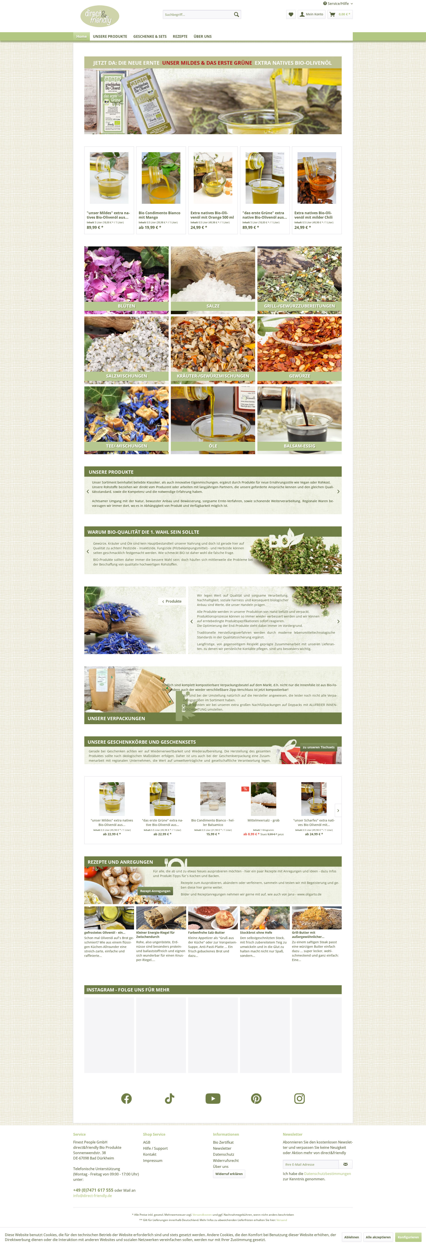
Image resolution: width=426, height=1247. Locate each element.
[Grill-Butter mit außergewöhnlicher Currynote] (317, 917)
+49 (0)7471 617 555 (93, 1190)
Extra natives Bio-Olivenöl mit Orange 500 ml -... (212, 215)
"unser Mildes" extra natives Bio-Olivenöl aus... (108, 215)
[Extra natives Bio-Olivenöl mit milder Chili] (316, 178)
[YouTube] (213, 1098)
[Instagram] (299, 1098)
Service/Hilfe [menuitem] (338, 3)
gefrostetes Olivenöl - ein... (104, 932)
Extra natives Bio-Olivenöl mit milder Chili (313, 215)
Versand (281, 1220)
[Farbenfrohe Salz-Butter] (213, 917)
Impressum (152, 1160)
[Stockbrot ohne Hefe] (265, 917)
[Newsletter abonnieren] (346, 1164)
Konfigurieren (408, 1237)
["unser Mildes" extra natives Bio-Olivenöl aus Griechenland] (112, 799)
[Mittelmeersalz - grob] (264, 799)
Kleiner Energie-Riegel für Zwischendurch (155, 934)
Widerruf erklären (229, 1174)
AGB (146, 1142)
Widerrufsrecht (226, 1160)
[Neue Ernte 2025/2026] (213, 97)
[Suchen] (236, 14)
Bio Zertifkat (223, 1142)
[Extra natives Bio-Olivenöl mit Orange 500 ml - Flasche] (213, 178)
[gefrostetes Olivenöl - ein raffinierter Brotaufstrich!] (109, 917)
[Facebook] (126, 1098)
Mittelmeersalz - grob (264, 820)
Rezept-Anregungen (155, 891)
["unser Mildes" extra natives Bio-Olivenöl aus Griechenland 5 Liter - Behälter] (109, 178)
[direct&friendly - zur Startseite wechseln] (99, 21)
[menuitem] (202, 14)
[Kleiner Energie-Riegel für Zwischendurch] (161, 917)
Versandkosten (202, 1215)
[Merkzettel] (291, 14)
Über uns (221, 1166)
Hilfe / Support (155, 1148)
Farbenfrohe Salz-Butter (206, 932)
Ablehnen (351, 1237)
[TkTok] (169, 1098)
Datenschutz (223, 1154)
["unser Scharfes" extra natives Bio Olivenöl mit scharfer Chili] (314, 799)
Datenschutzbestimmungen (327, 1173)
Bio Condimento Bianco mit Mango (159, 215)
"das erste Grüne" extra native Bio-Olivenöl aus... (265, 215)
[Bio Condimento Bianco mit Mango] (161, 178)
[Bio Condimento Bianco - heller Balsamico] (213, 799)
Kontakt (149, 1154)
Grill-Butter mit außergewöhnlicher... (308, 934)
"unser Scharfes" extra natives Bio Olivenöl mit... (314, 822)
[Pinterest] (256, 1098)
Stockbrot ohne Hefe (256, 932)
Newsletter (222, 1148)
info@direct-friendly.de (92, 1195)
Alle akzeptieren (378, 1237)
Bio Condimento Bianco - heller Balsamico (213, 822)
